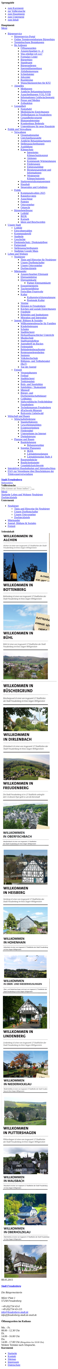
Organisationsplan (30, 135)
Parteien (25, 201)
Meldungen (26, 88)
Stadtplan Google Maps (26, 251)
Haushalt (25, 184)
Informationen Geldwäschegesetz (37, 97)
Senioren (25, 355)
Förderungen (33, 164)
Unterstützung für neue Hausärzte (38, 126)
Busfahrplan (27, 80)
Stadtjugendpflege (30, 340)
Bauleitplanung (28, 442)
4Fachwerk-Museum (31, 410)
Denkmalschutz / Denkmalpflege (31, 242)
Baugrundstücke (29, 459)
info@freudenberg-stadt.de (14, 1312)
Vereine (24, 303)
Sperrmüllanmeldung (31, 68)
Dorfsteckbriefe (28, 268)
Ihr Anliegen (20, 45)
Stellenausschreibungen (32, 143)
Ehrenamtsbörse (29, 277)
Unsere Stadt (14, 224)
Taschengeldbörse (30, 288)
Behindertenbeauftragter (33, 349)
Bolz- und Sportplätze (32, 384)
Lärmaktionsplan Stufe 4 (39, 456)
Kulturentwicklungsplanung (41, 297)
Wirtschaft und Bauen (19, 416)
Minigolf (25, 390)
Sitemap (12, 1359)
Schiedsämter (27, 74)
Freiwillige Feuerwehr (32, 291)
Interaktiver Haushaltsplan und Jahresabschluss (31, 468)
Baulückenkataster (30, 462)
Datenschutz (14, 1365)
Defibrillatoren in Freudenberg (36, 114)
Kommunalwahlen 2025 (33, 193)
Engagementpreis (29, 285)
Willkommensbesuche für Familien (38, 323)
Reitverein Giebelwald (32, 413)
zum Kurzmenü (16, 8)
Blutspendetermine (30, 120)
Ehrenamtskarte (28, 280)
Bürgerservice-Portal (24, 36)
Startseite (5, 494)
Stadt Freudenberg (11, 1286)
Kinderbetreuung (29, 326)
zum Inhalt (13, 19)
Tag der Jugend (28, 366)
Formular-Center (29, 56)
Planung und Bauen (24, 439)
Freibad (24, 375)
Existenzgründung (30, 427)
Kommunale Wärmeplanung (41, 161)
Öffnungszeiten (28, 48)
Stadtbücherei (27, 332)
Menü (4, 28)
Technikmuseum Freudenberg (36, 407)
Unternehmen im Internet (33, 433)
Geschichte (19, 239)
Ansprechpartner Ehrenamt (34, 274)
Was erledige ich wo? (31, 53)
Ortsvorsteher (27, 204)
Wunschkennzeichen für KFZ (36, 82)
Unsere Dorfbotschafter (32, 262)
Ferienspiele (27, 346)
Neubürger (19, 256)
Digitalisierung (28, 436)
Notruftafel (26, 109)
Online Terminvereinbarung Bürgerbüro (34, 39)
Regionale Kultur (36, 300)
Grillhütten (26, 398)
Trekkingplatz (28, 381)
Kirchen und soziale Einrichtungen (38, 309)
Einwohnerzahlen (23, 230)
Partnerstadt (20, 245)
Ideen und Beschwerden (33, 222)
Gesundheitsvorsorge (31, 117)
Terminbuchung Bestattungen (29, 42)
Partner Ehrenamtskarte (39, 282)
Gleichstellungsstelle (31, 138)
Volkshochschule (29, 358)
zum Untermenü (16, 16)
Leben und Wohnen (18, 253)
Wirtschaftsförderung (24, 419)
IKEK (24, 216)
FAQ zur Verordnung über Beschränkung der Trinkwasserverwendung (31, 472)
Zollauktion (26, 103)
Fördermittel (27, 430)
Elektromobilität (35, 167)
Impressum (13, 1362)
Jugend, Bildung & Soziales (28, 320)
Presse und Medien (30, 100)
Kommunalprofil (22, 233)
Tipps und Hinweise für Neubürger (38, 259)
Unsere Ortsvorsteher (31, 265)
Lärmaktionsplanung (37, 453)
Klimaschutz (27, 149)
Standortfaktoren (29, 422)
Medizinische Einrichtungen (35, 111)
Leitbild (25, 213)
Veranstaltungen (29, 372)
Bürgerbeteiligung (23, 210)
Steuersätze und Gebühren (34, 187)
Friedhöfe (25, 311)
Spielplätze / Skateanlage (33, 387)
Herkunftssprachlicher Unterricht (37, 335)
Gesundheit (20, 106)
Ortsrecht (25, 207)
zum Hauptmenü (16, 14)
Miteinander (20, 271)
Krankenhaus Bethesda (32, 123)
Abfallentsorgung (29, 71)
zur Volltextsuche (16, 11)
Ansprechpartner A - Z (32, 51)
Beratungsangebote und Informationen (39, 171)
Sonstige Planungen (31, 448)
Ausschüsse (27, 198)
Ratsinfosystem (28, 195)
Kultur (24, 294)
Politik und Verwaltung (19, 129)
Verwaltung (20, 132)
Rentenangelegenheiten (32, 352)
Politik (17, 190)
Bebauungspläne (35, 445)
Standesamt (26, 62)
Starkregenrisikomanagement (35, 181)
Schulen (25, 329)
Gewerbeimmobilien (31, 424)
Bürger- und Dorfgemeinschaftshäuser (33, 394)
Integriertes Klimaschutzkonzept (37, 154)
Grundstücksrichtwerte (32, 465)
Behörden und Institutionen (34, 314)
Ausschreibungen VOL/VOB (36, 94)
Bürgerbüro (26, 59)
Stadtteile (19, 236)
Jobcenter (25, 77)
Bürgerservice (15, 33)
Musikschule (27, 337)
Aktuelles (19, 85)
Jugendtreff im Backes (32, 343)
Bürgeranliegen (28, 65)
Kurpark (25, 219)
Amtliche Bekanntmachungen (36, 91)
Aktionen (32, 158)
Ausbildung (27, 146)
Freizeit (18, 369)
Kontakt (12, 1356)
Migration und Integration (34, 317)
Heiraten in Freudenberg (33, 306)
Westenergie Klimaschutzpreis (36, 177)
